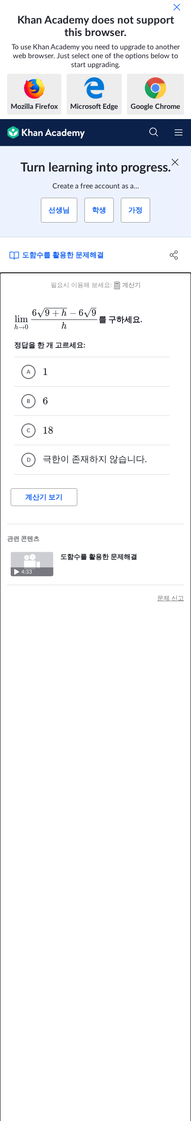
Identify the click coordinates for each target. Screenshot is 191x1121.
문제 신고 (170, 598)
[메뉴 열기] (178, 132)
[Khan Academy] (42, 133)
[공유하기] (174, 255)
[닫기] (177, 7)
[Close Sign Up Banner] (175, 162)
